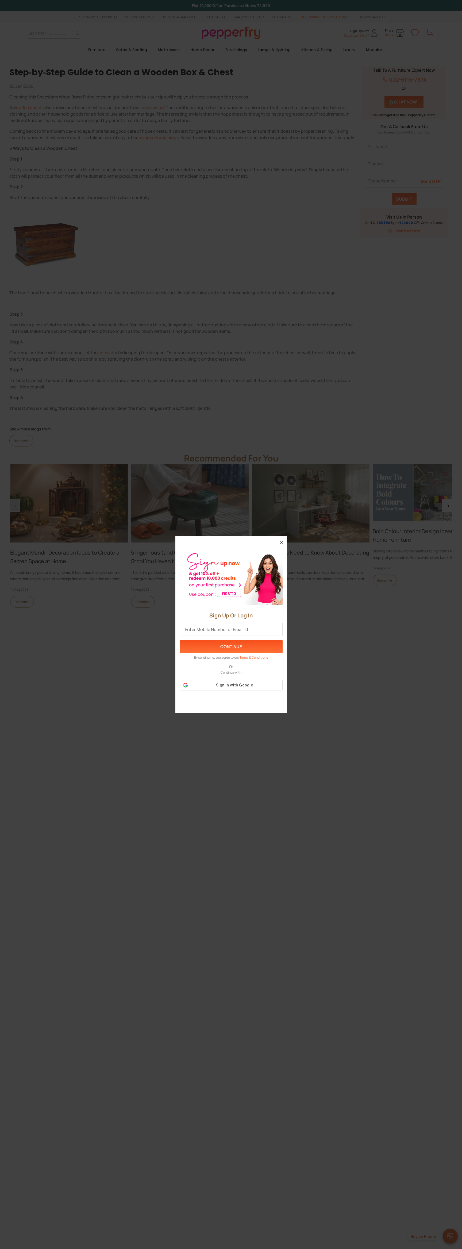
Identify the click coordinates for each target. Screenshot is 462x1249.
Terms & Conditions (254, 657)
